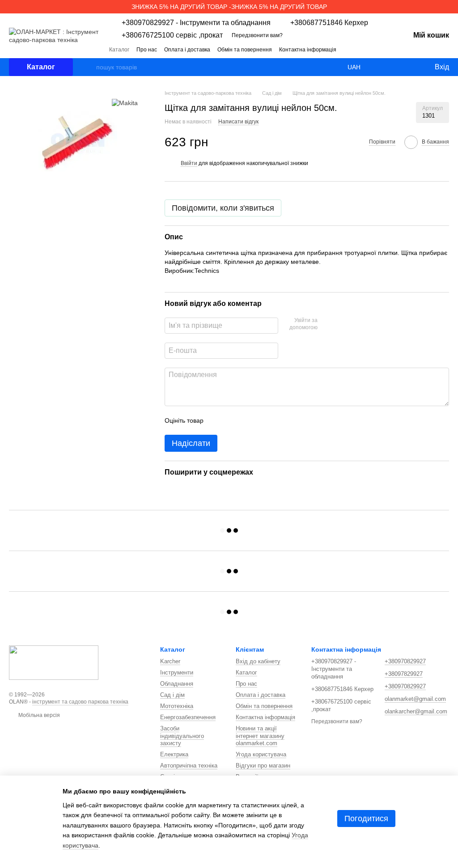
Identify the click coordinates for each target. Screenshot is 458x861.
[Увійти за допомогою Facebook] (327, 324)
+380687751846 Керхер (329, 22)
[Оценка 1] (218, 420)
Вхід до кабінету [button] (258, 661)
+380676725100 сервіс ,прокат (172, 35)
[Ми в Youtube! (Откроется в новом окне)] (381, 49)
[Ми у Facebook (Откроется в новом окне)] (370, 49)
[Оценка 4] (261, 420)
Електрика (174, 754)
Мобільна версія (38, 715)
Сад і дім (172, 694)
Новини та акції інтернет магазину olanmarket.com (260, 736)
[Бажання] (408, 67)
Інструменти (176, 672)
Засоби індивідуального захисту (182, 736)
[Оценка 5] (275, 420)
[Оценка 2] (232, 420)
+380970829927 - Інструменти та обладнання (196, 22)
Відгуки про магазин (263, 765)
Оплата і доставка (187, 50)
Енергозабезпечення (188, 717)
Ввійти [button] (189, 163)
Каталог (119, 50)
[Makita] (125, 102)
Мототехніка (176, 706)
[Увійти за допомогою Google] (341, 324)
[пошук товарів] (89, 67)
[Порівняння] (390, 67)
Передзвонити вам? (257, 35)
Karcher (170, 661)
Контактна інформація (307, 50)
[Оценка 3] (247, 420)
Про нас (146, 50)
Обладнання (176, 683)
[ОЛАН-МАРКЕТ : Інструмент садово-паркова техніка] (53, 662)
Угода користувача (261, 754)
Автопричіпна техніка (188, 765)
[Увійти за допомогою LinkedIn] (356, 324)
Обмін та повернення (244, 50)
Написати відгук (238, 122)
